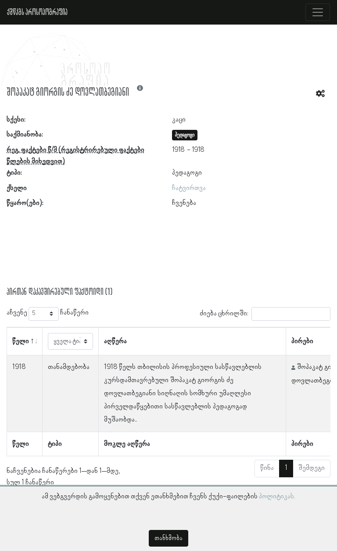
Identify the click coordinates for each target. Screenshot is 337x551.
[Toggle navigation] (317, 12)
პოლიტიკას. (277, 497)
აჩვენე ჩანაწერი (48, 313)
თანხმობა (168, 538)
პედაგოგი (187, 173)
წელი (20, 341)
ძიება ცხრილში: (224, 313)
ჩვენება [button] (184, 203)
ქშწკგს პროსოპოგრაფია (37, 12)
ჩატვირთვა (189, 188)
